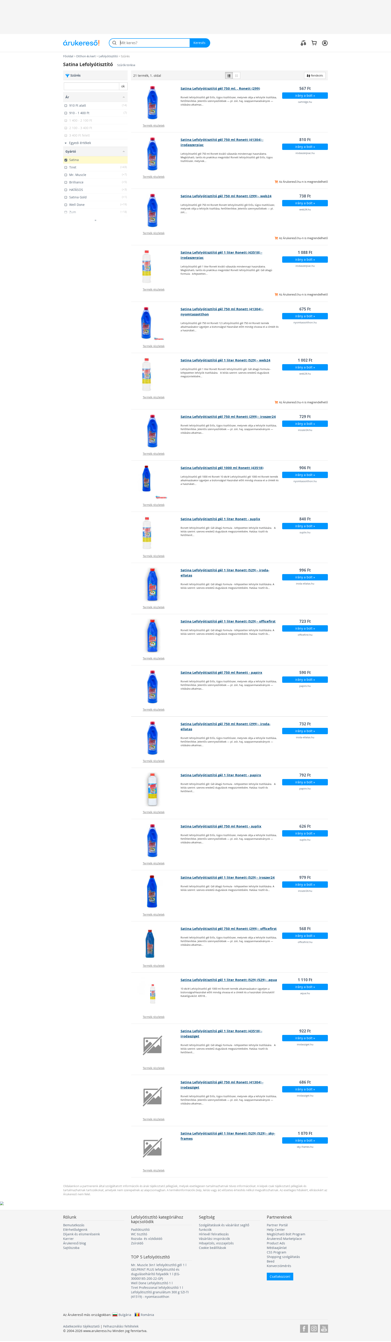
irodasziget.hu (305, 1044)
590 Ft (305, 672)
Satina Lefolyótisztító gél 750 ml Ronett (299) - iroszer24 (228, 416)
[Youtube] (324, 1328)
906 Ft (305, 467)
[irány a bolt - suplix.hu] (156, 533)
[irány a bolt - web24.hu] (156, 210)
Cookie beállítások (212, 1248)
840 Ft (305, 519)
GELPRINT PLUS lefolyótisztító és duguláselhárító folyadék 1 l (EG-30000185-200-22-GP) (155, 1274)
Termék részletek (154, 125)
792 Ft (305, 775)
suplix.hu (305, 532)
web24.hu (305, 209)
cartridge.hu (305, 101)
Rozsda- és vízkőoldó (146, 1238)
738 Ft (305, 196)
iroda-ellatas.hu (305, 583)
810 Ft (305, 139)
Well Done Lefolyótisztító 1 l (152, 1283)
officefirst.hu (305, 634)
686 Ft (305, 1082)
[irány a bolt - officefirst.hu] (156, 636)
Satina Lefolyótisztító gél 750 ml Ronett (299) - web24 (226, 196)
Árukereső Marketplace (284, 1238)
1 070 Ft (305, 1133)
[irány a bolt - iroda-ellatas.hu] (156, 584)
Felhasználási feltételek (120, 1326)
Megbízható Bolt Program (286, 1234)
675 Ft (305, 309)
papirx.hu (305, 686)
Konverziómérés (279, 1266)
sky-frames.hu (305, 1146)
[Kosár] (314, 42)
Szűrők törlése (126, 65)
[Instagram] (314, 1328)
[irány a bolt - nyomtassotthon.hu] (156, 323)
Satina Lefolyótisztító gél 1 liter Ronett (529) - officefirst (228, 621)
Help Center (276, 1229)
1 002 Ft (305, 360)
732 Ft (305, 723)
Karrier (68, 1238)
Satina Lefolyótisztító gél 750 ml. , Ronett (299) (220, 88)
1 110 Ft (305, 979)
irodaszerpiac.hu (305, 153)
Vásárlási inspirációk (214, 1238)
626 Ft (305, 826)
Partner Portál (277, 1225)
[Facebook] (304, 1328)
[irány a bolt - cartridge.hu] (156, 103)
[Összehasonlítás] (303, 42)
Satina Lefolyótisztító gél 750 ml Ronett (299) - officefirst (229, 928)
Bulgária (125, 1315)
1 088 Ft (305, 252)
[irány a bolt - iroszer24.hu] (156, 431)
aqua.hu (305, 993)
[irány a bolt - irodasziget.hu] (156, 1045)
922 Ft (305, 1031)
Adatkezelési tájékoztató (81, 1326)
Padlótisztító (140, 1229)
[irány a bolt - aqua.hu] (156, 994)
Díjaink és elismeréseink (81, 1234)
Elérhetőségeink (75, 1229)
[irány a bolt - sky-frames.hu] (156, 1148)
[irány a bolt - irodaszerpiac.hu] (156, 154)
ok (123, 86)
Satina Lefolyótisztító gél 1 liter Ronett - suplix (220, 519)
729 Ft (305, 416)
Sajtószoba (71, 1248)
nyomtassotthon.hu (305, 322)
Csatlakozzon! (280, 1276)
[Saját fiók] (325, 42)
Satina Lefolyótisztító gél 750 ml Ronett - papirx (221, 672)
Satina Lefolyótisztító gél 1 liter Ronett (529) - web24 (225, 360)
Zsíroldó (137, 1243)
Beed (270, 1261)
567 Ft (305, 88)
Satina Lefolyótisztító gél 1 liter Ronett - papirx (221, 775)
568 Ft (305, 928)
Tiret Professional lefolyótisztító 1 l (157, 1287)
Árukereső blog (74, 1243)
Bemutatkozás (73, 1225)
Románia (147, 1315)
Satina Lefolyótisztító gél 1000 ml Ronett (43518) (222, 467)
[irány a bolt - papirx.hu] (156, 687)
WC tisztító (139, 1234)
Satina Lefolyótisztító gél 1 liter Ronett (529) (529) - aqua (229, 979)
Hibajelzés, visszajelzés (216, 1243)
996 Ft (305, 570)
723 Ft (305, 621)
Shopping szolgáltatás (283, 1257)
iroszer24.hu (305, 430)
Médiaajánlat (277, 1248)
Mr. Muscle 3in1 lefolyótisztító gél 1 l (158, 1265)
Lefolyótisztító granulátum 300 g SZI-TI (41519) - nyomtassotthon (160, 1294)
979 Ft (305, 877)
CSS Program (276, 1252)
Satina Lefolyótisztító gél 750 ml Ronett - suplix (221, 826)
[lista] (229, 75)
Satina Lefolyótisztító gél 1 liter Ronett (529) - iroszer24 (228, 877)
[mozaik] (236, 75)
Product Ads (276, 1243)
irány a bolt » (305, 95)
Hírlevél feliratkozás (214, 1234)
